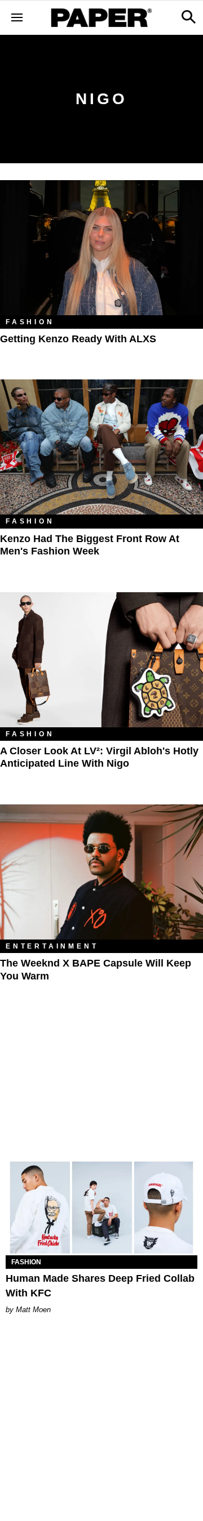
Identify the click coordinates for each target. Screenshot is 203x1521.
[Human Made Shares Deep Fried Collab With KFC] (101, 1207)
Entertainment (52, 946)
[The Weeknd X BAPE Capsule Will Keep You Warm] (101, 872)
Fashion (30, 322)
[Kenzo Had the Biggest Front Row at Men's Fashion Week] (101, 447)
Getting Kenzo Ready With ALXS (78, 339)
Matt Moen (33, 1309)
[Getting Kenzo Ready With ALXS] (101, 247)
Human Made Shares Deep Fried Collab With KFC (100, 1285)
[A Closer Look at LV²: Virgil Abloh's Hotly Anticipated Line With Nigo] (101, 659)
